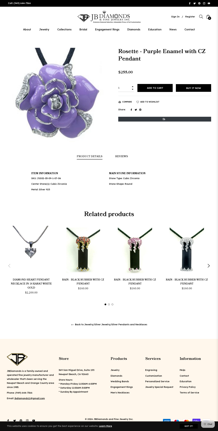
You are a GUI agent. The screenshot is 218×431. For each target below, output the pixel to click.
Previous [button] (9, 266)
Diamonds (116, 375)
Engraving (151, 370)
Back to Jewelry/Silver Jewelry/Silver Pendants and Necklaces (110, 324)
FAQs (182, 370)
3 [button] (112, 304)
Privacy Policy (187, 387)
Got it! (188, 426)
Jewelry (115, 370)
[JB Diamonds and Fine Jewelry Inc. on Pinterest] (199, 3)
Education (186, 381)
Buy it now (193, 88)
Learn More (105, 426)
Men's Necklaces (120, 392)
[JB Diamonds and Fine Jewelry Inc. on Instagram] (204, 3)
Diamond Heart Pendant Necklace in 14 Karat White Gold (31, 283)
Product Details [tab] (89, 156)
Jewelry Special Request (159, 387)
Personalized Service (157, 381)
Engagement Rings (122, 387)
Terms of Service (189, 392)
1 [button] (105, 304)
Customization (153, 375)
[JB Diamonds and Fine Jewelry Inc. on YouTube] (209, 3)
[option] (31, 266)
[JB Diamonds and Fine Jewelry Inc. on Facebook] (190, 3)
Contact (184, 375)
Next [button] (209, 266)
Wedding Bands (120, 381)
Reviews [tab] (122, 156)
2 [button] (109, 304)
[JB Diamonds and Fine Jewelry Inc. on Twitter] (194, 3)
